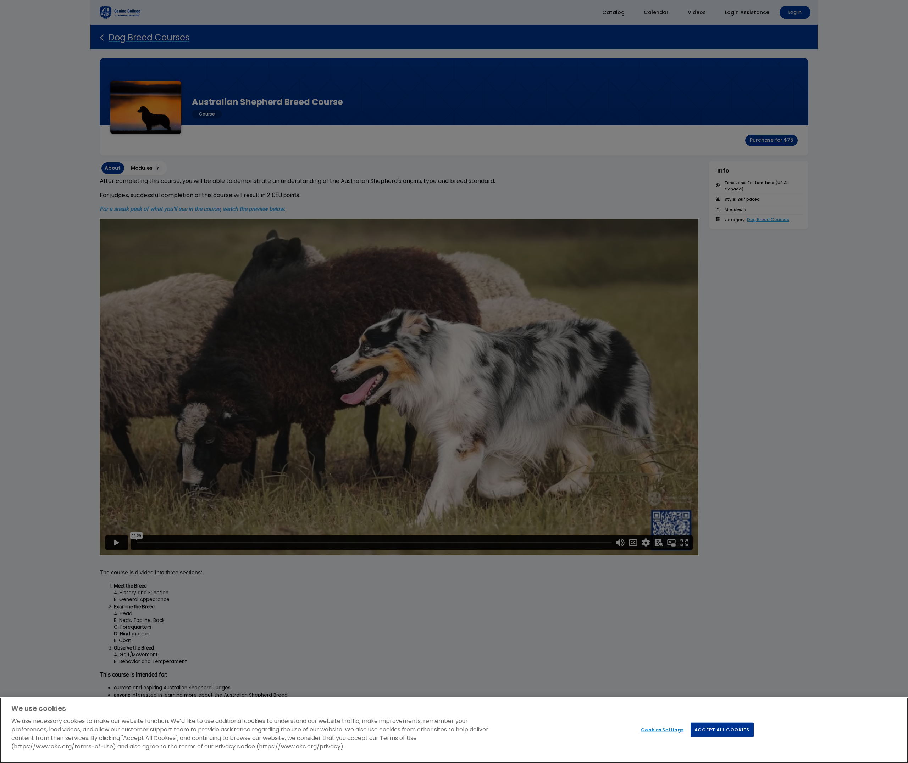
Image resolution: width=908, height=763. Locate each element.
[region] (454, 730)
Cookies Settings (662, 729)
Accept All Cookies (722, 729)
